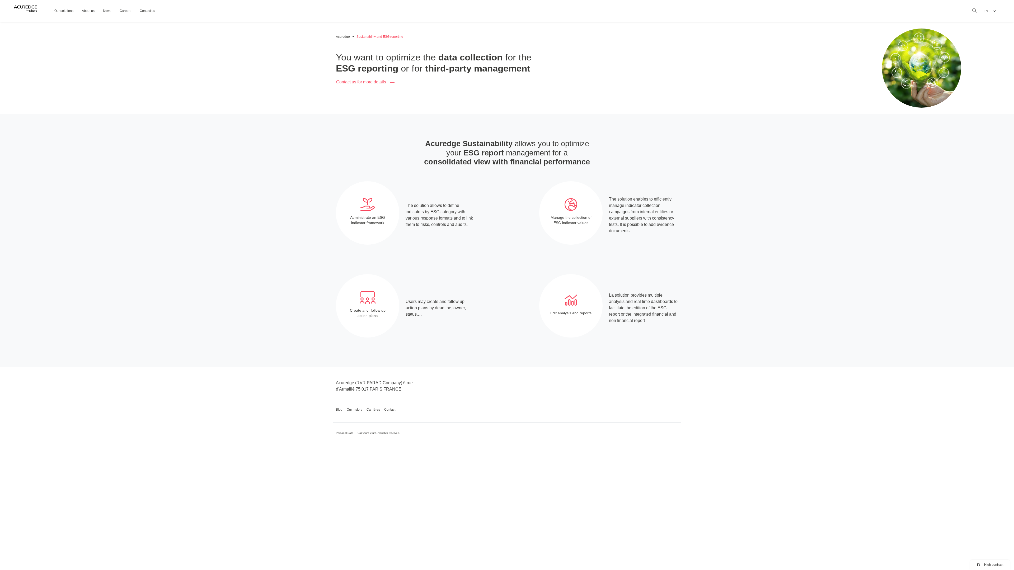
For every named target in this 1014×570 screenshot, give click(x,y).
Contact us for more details (361, 82)
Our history (354, 409)
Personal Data (344, 432)
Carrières (373, 409)
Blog (339, 409)
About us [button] (88, 11)
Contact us (147, 11)
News (107, 11)
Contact (389, 409)
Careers (125, 11)
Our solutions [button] (63, 11)
